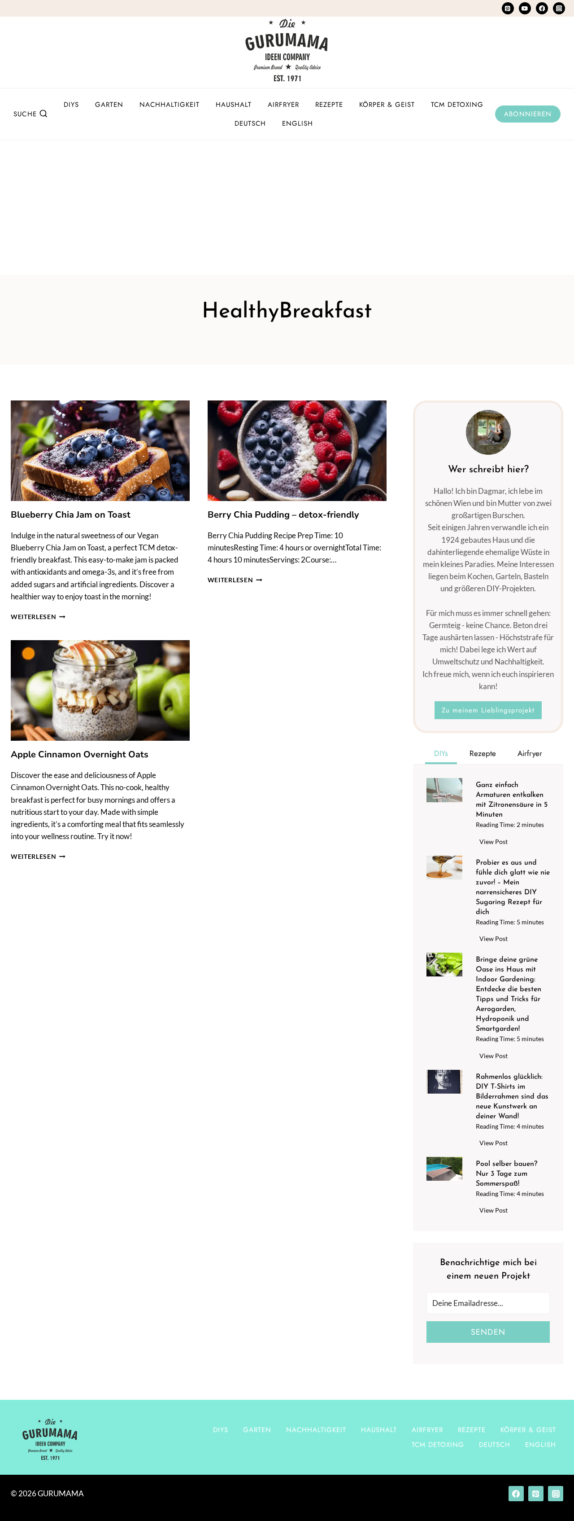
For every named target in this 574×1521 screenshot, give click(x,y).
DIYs (71, 105)
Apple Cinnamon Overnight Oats (79, 754)
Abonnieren (528, 114)
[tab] (441, 755)
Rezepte (329, 105)
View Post (495, 843)
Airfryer (283, 105)
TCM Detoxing (457, 105)
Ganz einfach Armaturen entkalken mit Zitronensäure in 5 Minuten (512, 800)
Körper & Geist (387, 105)
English (297, 123)
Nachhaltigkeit (169, 105)
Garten (109, 105)
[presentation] (100, 450)
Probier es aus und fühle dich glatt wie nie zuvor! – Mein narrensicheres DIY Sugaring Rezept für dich (513, 887)
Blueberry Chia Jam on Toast (70, 515)
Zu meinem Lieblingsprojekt (488, 710)
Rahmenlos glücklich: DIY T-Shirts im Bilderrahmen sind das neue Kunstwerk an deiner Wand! (512, 1096)
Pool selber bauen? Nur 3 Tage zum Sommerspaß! (506, 1174)
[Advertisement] (287, 207)
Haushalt (234, 105)
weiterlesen (38, 616)
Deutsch (250, 123)
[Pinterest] (508, 8)
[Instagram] (559, 8)
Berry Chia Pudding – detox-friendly (283, 515)
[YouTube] (525, 8)
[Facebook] (542, 8)
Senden (488, 1332)
